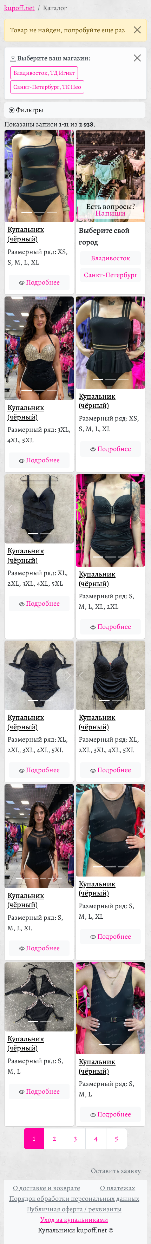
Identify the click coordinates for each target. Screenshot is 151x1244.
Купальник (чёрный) (25, 234)
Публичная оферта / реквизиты (74, 1209)
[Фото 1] (26, 212)
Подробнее (43, 282)
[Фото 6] (59, 878)
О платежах (117, 1188)
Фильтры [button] (29, 110)
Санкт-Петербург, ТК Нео (47, 87)
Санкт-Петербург (110, 275)
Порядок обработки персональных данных (74, 1198)
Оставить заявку (116, 1170)
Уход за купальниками (74, 1219)
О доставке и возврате (46, 1188)
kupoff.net (19, 8)
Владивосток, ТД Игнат (44, 73)
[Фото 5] (51, 878)
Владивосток (110, 258)
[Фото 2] (39, 212)
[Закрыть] (137, 29)
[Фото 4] (43, 878)
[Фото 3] (52, 212)
